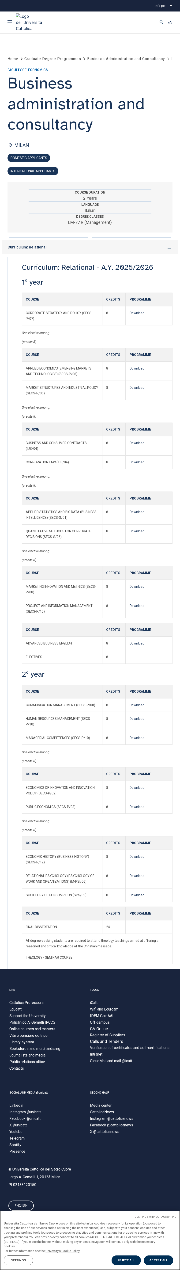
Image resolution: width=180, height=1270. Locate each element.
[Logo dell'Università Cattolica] (33, 22)
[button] (161, 22)
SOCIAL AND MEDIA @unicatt (28, 1092)
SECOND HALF (99, 1092)
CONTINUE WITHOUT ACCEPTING (155, 1216)
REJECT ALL (126, 1260)
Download (137, 313)
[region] (90, 1240)
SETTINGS (18, 1260)
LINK (12, 990)
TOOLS (94, 990)
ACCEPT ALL (158, 1260)
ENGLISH (21, 1206)
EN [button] (170, 22)
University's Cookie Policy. (62, 1251)
